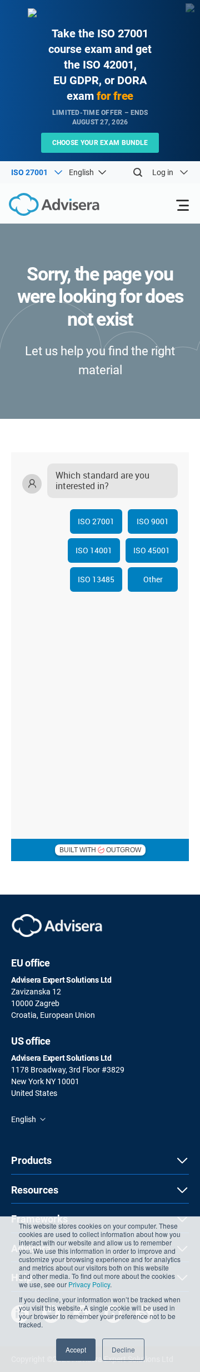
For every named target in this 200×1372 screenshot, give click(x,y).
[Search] (137, 172)
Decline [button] (123, 1349)
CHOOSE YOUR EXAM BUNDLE (100, 143)
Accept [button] (76, 1349)
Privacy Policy (89, 1284)
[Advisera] (41, 206)
